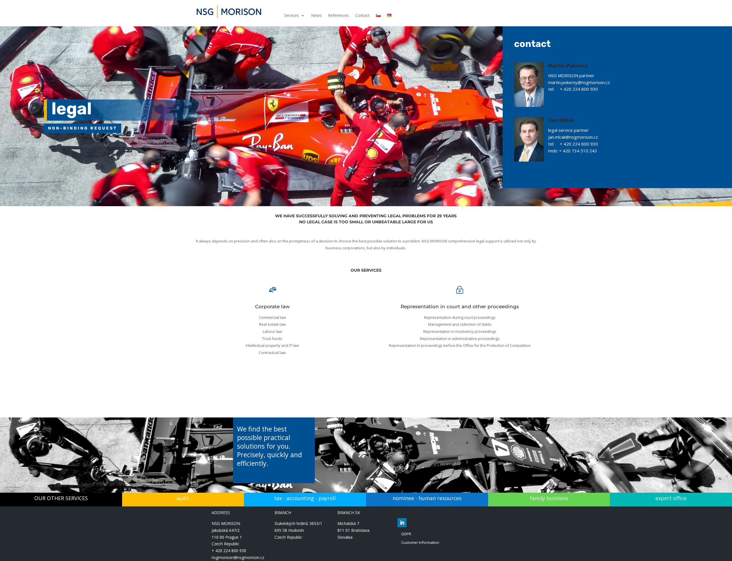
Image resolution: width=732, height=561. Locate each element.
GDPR (406, 533)
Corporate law (272, 306)
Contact (362, 15)
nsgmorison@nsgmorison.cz (238, 557)
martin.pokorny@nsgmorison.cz (579, 82)
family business (549, 498)
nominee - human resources (427, 498)
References (338, 15)
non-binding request (82, 128)
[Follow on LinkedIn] (402, 522)
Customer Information (420, 542)
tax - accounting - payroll (305, 498)
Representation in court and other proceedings (460, 306)
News (316, 15)
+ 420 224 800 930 (229, 550)
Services (291, 15)
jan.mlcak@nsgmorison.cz (573, 137)
